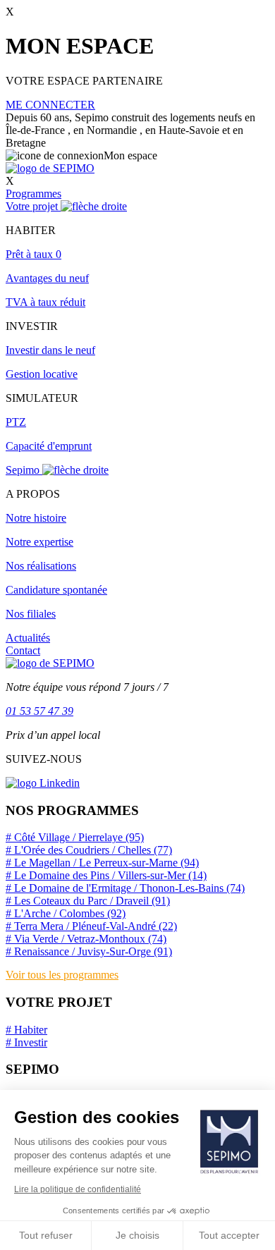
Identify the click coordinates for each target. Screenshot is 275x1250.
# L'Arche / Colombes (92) (66, 913)
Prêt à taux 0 (33, 254)
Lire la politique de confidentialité (77, 1189)
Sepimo (24, 470)
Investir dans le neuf (50, 350)
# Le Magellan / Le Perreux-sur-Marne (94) (102, 863)
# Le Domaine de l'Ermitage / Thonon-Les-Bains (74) (125, 888)
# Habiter (26, 1030)
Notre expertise (39, 542)
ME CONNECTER (50, 105)
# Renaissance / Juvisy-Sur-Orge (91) (89, 951)
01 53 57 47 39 (39, 711)
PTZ (16, 422)
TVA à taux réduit (45, 302)
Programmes (33, 194)
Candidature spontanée (56, 590)
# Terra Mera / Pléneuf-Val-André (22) (91, 926)
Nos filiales (31, 614)
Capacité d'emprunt (49, 446)
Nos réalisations (41, 566)
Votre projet (33, 206)
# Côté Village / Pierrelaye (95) (75, 837)
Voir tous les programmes (62, 975)
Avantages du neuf (47, 278)
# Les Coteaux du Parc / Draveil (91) (88, 901)
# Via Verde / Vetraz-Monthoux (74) (86, 939)
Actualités (28, 638)
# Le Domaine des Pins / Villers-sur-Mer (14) (106, 875)
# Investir (26, 1042)
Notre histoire (36, 518)
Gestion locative (42, 374)
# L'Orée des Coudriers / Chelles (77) (89, 850)
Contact (23, 650)
